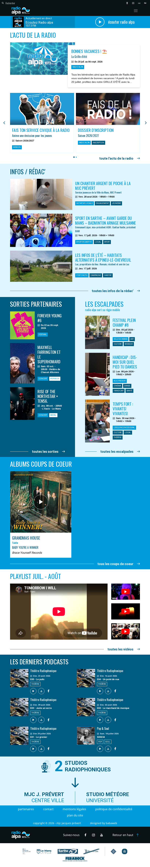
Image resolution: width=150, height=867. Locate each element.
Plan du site (75, 815)
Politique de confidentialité (113, 809)
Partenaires (26, 809)
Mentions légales (74, 809)
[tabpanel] (42, 123)
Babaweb (111, 823)
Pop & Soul (103, 728)
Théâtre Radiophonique (43, 671)
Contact (48, 809)
